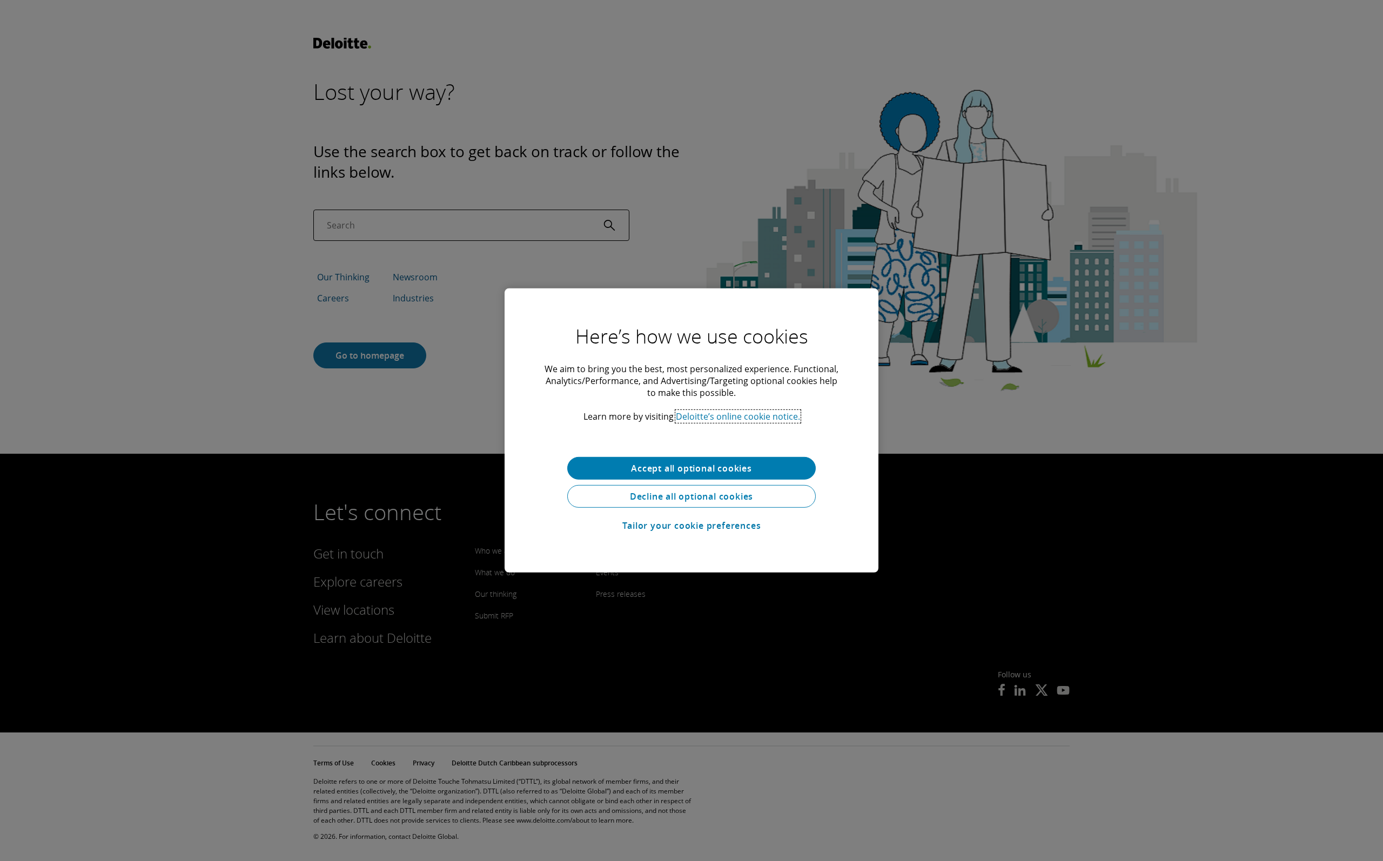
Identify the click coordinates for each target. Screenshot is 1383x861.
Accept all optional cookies (691, 468)
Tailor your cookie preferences (691, 526)
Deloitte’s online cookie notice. (738, 416)
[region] (691, 430)
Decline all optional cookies (691, 496)
